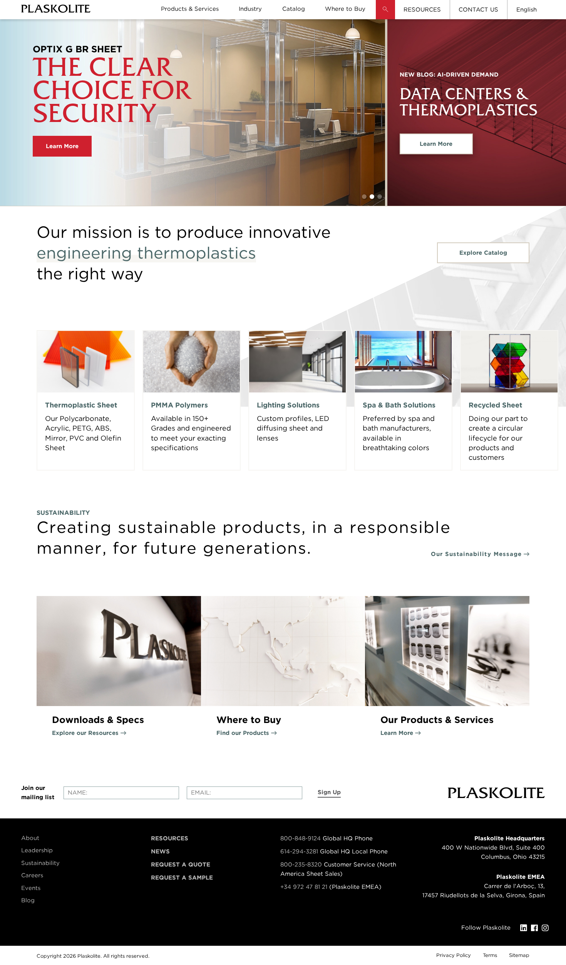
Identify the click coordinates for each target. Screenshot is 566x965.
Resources (169, 838)
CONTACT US (478, 9)
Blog (28, 900)
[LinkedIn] (525, 928)
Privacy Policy (453, 955)
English (526, 9)
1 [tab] (364, 196)
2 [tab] (372, 196)
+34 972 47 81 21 (303, 886)
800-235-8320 (301, 864)
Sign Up (329, 792)
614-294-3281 (300, 851)
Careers (32, 875)
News (160, 851)
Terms (490, 955)
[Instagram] (547, 928)
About (30, 838)
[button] (385, 15)
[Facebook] (536, 928)
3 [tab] (379, 196)
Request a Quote (180, 864)
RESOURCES (422, 9)
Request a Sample (182, 877)
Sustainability (40, 863)
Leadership (37, 850)
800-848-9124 (300, 838)
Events (30, 888)
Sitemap (519, 955)
